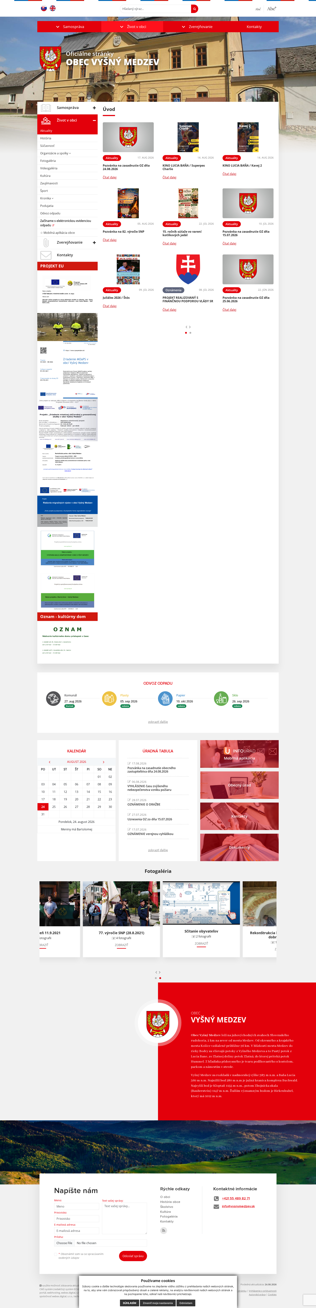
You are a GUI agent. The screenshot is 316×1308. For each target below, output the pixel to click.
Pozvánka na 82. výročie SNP (123, 232)
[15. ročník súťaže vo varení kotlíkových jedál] (188, 203)
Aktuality (46, 131)
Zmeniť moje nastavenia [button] (158, 1303)
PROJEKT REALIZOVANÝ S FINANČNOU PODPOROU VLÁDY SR (188, 299)
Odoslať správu (133, 1256)
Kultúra (45, 176)
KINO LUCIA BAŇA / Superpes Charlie (184, 167)
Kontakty (254, 26)
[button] (69, 26)
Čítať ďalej (109, 177)
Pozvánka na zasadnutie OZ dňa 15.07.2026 (246, 233)
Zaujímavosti (49, 183)
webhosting (53, 1292)
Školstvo (166, 1207)
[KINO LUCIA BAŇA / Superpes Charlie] (188, 137)
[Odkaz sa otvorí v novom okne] (163, 1230)
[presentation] (186, 326)
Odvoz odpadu (50, 213)
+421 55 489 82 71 (236, 1198)
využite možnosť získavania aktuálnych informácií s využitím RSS (77, 1285)
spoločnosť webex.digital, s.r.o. (56, 1296)
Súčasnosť (47, 146)
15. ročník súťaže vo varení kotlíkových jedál (182, 233)
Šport (44, 191)
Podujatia (46, 206)
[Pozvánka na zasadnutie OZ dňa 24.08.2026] (128, 137)
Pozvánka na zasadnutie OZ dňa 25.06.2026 (246, 299)
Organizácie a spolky (54, 153)
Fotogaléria (48, 161)
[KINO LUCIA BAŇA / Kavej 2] (248, 137)
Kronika (46, 198)
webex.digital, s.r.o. (71, 1292)
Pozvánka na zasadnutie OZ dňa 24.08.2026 (126, 167)
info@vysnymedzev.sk (238, 1206)
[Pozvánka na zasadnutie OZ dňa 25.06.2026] (248, 269)
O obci (165, 1197)
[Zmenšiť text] (259, 9)
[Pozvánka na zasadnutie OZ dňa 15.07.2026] (248, 203)
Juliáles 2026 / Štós (116, 298)
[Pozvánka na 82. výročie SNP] (128, 203)
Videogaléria (48, 168)
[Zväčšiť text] (271, 8)
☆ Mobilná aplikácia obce (57, 233)
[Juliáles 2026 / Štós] (128, 269)
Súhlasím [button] (129, 1303)
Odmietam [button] (185, 1303)
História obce (170, 1202)
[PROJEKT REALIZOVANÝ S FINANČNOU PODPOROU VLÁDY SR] (188, 269)
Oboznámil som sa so (81, 1255)
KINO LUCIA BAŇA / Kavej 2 (242, 165)
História (45, 138)
